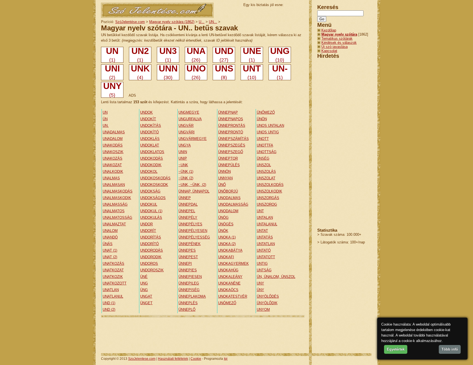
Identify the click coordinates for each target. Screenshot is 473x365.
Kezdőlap (328, 30)
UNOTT (263, 139)
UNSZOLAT (266, 178)
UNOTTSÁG (266, 152)
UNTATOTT (266, 257)
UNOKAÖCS (228, 290)
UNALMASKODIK (117, 198)
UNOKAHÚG (228, 270)
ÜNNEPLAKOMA (192, 296)
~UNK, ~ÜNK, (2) (192, 185)
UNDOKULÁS (151, 217)
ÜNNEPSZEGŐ (230, 152)
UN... (213, 22)
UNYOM (263, 309)
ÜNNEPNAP (228, 112)
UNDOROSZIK (152, 270)
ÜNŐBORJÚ (228, 191)
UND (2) (109, 309)
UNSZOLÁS (266, 171)
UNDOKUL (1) (151, 211)
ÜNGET (146, 303)
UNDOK (146, 112)
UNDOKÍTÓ (149, 132)
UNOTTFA (265, 145)
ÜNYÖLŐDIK (267, 303)
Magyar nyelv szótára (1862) (171, 22)
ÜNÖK (223, 231)
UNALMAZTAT (114, 224)
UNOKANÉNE (229, 283)
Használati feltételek (173, 359)
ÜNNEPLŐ (186, 309)
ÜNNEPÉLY (187, 217)
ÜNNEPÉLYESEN (192, 231)
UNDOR (146, 224)
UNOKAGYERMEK (233, 263)
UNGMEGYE (188, 112)
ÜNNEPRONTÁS (231, 125)
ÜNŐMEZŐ (266, 112)
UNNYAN (225, 178)
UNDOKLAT (149, 145)
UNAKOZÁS (112, 158)
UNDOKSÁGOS (153, 198)
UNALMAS (111, 178)
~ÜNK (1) (185, 171)
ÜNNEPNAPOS (230, 119)
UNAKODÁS (113, 145)
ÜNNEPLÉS (188, 303)
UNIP (182, 158)
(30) (168, 72)
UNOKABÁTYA (230, 250)
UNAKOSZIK (113, 152)
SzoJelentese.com (141, 359)
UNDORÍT (148, 231)
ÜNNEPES (187, 250)
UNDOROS (149, 263)
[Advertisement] (200, 335)
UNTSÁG (264, 270)
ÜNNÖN (224, 171)
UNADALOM (113, 139)
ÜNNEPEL (186, 211)
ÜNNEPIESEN (190, 277)
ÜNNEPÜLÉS (229, 165)
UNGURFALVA (190, 119)
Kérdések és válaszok (339, 43)
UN (105, 112)
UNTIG (262, 263)
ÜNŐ (222, 185)
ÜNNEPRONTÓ (230, 132)
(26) (196, 55)
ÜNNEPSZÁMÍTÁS (233, 139)
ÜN (105, 119)
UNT (260, 211)
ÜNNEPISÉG (189, 290)
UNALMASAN (114, 185)
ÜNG (144, 290)
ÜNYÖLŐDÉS (268, 296)
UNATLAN (111, 290)
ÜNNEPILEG (188, 283)
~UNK (183, 165)
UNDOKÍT (148, 119)
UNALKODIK (113, 171)
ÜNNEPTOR (228, 158)
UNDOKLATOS (152, 152)
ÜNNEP (184, 198)
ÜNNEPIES (187, 270)
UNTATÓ (264, 250)
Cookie (196, 359)
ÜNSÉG (263, 158)
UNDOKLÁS (150, 139)
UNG (144, 283)
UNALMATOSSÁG (117, 217)
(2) (112, 72)
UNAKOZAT (112, 165)
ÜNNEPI (185, 263)
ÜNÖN (262, 119)
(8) (224, 72)
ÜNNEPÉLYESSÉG (194, 237)
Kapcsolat (329, 51)
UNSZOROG (267, 204)
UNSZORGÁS (268, 198)
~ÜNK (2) (185, 178)
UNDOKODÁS (151, 158)
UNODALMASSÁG (233, 204)
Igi (225, 359)
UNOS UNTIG (268, 132)
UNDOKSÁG (150, 191)
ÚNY (260, 290)
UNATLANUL (113, 296)
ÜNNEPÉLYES (190, 224)
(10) (280, 55)
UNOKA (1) (227, 237)
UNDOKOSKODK (154, 185)
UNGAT (146, 296)
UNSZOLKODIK (269, 191)
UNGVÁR (186, 125)
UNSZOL (264, 165)
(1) (112, 55)
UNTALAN (265, 217)
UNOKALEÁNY (230, 277)
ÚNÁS (108, 244)
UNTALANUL (267, 224)
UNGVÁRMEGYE (192, 139)
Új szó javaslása (334, 47)
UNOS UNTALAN (270, 125)
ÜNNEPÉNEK (189, 244)
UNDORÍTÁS (150, 237)
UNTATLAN (266, 244)
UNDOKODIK (150, 165)
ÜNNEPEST (188, 257)
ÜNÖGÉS (225, 224)
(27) (224, 55)
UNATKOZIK (113, 277)
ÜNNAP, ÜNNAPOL (193, 191)
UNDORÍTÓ (149, 244)
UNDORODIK (150, 257)
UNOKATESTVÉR (232, 296)
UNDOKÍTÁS (150, 125)
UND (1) (109, 303)
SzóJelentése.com (130, 22)
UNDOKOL (148, 171)
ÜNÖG (223, 217)
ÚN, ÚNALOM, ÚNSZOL (276, 277)
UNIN (182, 152)
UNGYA (184, 145)
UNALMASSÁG (115, 204)
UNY (260, 283)
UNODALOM (228, 211)
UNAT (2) (110, 257)
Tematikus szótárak (337, 38)
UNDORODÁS (151, 250)
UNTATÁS (265, 237)
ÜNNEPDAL (188, 204)
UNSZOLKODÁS (270, 185)
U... (201, 22)
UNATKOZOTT (114, 283)
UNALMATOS (114, 211)
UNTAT (262, 231)
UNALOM (110, 231)
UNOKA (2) (227, 244)
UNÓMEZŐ (227, 303)
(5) (112, 90)
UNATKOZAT (113, 270)
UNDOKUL (148, 204)
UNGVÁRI (186, 132)
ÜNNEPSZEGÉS (231, 145)
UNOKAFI (226, 257)
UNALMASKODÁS (117, 191)
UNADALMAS (114, 132)
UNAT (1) (110, 250)
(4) (140, 72)
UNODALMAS (229, 198)
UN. (106, 125)
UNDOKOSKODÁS (155, 178)
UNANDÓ (110, 237)
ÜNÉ (144, 277)
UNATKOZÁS (113, 263)
